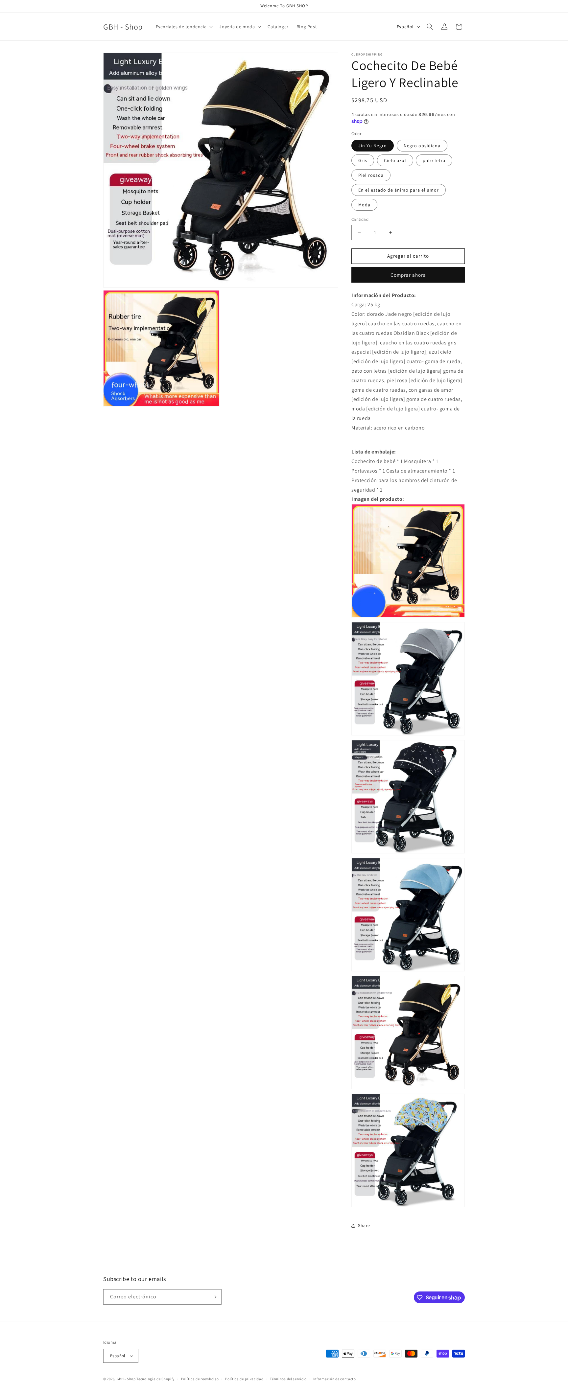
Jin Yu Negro (372, 146)
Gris (362, 160)
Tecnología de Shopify (155, 1379)
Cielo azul (395, 160)
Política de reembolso (200, 1379)
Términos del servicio (288, 1379)
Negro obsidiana (422, 146)
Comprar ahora (408, 275)
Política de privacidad (244, 1379)
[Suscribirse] (214, 1297)
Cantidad (359, 219)
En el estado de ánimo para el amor (398, 190)
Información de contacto (334, 1379)
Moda (364, 205)
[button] (184, 27)
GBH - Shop (126, 1379)
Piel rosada (371, 175)
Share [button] (364, 1225)
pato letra (434, 160)
